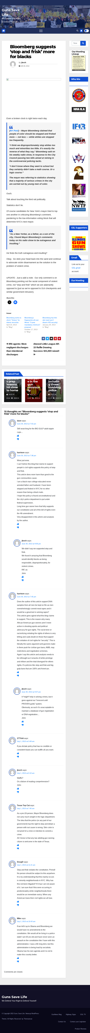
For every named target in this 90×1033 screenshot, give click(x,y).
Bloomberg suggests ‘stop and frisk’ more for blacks (33, 51)
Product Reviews (80, 1029)
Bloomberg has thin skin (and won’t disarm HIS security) (50, 320)
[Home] (3, 30)
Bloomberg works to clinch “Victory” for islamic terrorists (13, 320)
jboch (23, 62)
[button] (77, 31)
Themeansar (28, 1019)
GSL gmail (76, 268)
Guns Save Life (14, 997)
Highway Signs (71, 1014)
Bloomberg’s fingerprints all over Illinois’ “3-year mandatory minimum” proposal (32, 322)
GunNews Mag (57, 1014)
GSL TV (83, 1014)
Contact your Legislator (78, 1022)
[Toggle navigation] (41, 31)
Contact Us (62, 1022)
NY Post (14, 130)
